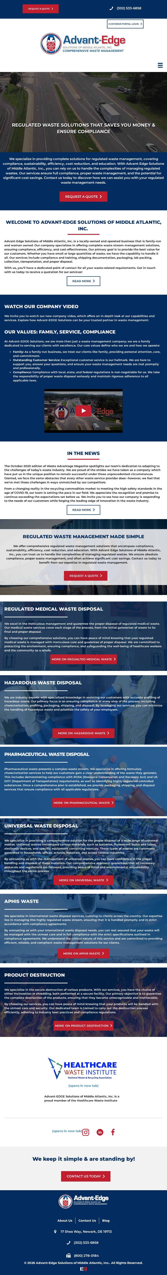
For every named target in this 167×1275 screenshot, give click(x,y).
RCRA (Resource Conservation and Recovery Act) (109, 777)
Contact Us (87, 1220)
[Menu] (160, 66)
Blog (106, 1220)
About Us (64, 1220)
